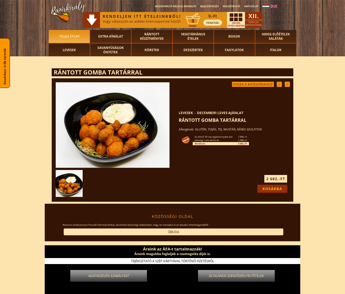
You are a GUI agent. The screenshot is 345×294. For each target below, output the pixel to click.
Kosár (193, 26)
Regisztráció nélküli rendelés (175, 6)
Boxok (234, 36)
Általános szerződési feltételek (236, 276)
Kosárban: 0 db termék (5, 80)
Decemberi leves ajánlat (220, 112)
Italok (276, 50)
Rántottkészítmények (152, 36)
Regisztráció (231, 6)
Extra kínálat (110, 36)
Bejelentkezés (209, 6)
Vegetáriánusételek (193, 36)
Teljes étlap (69, 36)
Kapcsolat (251, 6)
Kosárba (272, 188)
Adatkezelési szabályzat (108, 276)
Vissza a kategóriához (253, 84)
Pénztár (212, 23)
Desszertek (193, 50)
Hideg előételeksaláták (276, 36)
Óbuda (173, 232)
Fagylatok (234, 50)
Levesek (69, 50)
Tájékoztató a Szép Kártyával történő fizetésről (172, 261)
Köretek (152, 50)
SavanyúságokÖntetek (110, 50)
